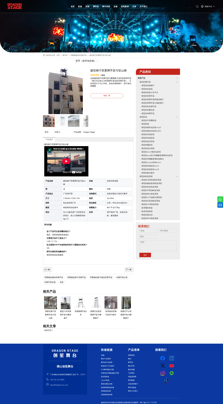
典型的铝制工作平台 (149, 92)
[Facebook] (163, 358)
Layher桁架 (105, 380)
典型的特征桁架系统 (149, 187)
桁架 (80, 6)
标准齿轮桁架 (147, 211)
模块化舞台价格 (106, 384)
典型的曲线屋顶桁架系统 (151, 183)
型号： (47, 132)
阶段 (88, 6)
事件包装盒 (132, 387)
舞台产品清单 (106, 359)
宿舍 (62, 282)
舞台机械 (131, 369)
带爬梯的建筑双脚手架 (53, 277)
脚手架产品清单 (106, 362)
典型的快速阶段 (147, 138)
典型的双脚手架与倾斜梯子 (152, 103)
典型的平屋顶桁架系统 (150, 190)
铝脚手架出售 (122, 277)
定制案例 (125, 6)
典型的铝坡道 (147, 89)
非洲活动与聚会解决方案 (110, 373)
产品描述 (49, 139)
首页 (73, 6)
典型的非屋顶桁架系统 (150, 201)
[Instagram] (163, 373)
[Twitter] (163, 366)
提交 (145, 255)
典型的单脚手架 (147, 113)
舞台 (129, 359)
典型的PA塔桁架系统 (150, 204)
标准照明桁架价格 (107, 387)
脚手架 (96, 6)
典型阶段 (143, 117)
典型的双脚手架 (147, 96)
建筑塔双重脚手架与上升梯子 (126, 314)
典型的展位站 (147, 215)
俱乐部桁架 (105, 377)
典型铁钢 (145, 124)
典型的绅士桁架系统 (149, 194)
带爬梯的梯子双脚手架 (76, 277)
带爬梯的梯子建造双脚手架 (101, 277)
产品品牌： (78, 132)
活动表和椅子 (133, 384)
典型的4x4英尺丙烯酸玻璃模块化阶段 (157, 155)
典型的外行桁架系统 (149, 218)
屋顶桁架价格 (106, 391)
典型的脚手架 (145, 82)
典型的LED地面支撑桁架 (151, 197)
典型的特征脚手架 (148, 106)
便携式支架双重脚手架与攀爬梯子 (80, 314)
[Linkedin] (171, 358)
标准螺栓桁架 (147, 208)
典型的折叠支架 (147, 110)
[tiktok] (167, 380)
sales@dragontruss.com (59, 385)
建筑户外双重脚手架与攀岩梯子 (50, 314)
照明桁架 (131, 355)
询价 (105, 96)
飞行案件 (131, 373)
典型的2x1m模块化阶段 (151, 152)
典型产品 (141, 78)
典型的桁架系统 (146, 176)
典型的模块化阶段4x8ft (151, 131)
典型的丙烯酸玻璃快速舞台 (152, 159)
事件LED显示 (133, 391)
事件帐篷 (131, 380)
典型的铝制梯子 (147, 85)
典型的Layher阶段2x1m (151, 162)
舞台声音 (131, 366)
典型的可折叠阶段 (148, 120)
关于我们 (144, 6)
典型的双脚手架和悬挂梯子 (152, 99)
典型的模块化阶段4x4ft (151, 127)
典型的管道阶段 (147, 134)
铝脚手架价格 (50, 282)
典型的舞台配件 (147, 173)
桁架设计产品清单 (107, 366)
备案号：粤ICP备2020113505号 (145, 402)
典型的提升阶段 (147, 141)
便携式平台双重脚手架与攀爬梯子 (110, 314)
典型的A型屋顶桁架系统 (151, 180)
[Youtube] (171, 366)
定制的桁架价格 (106, 394)
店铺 (116, 6)
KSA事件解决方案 (107, 369)
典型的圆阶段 (147, 145)
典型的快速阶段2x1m (150, 166)
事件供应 (106, 6)
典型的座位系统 (147, 148)
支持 (134, 6)
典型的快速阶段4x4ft (150, 169)
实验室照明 (132, 377)
